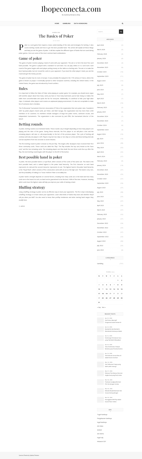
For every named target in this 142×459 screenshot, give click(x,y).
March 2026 (101, 49)
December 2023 (102, 170)
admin (23, 206)
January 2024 (101, 165)
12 (106, 289)
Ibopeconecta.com (71, 8)
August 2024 (101, 134)
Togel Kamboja (102, 414)
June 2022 (100, 250)
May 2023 (100, 201)
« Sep (99, 307)
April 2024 (100, 152)
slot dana (100, 426)
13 (110, 289)
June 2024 (100, 143)
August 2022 (101, 241)
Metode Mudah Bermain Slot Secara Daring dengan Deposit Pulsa (113, 392)
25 (103, 298)
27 (110, 298)
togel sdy (100, 437)
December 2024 (102, 116)
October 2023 (102, 179)
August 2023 (101, 188)
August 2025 (101, 81)
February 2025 (102, 107)
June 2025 (100, 90)
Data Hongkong (80, 23)
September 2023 (102, 183)
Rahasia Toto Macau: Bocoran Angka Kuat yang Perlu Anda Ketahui (113, 374)
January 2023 (101, 219)
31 (99, 302)
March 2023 (101, 210)
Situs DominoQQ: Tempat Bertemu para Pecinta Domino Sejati (114, 348)
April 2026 (100, 45)
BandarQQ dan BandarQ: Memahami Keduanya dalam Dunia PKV (113, 330)
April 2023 (100, 205)
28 (114, 298)
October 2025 (102, 72)
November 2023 (102, 174)
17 (99, 293)
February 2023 (102, 214)
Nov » (104, 307)
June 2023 (100, 196)
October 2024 (102, 125)
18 (103, 293)
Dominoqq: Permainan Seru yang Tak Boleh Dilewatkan (113, 339)
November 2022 (102, 228)
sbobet (99, 430)
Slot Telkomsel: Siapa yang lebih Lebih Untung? (113, 365)
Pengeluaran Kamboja (104, 418)
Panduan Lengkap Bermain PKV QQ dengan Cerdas (113, 383)
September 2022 (102, 237)
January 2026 (101, 58)
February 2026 (102, 54)
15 (118, 289)
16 (121, 289)
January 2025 (101, 112)
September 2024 (102, 130)
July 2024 (100, 139)
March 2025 (101, 103)
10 (99, 289)
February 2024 (102, 161)
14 (114, 289)
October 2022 (102, 232)
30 (121, 298)
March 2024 (101, 156)
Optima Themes (34, 455)
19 (106, 293)
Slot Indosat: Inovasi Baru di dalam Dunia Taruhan (113, 356)
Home (57, 23)
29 (118, 298)
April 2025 (100, 98)
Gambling (67, 23)
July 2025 (100, 85)
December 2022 (102, 223)
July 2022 (100, 245)
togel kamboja (102, 422)
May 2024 (100, 147)
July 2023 (100, 192)
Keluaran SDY (101, 441)
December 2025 (102, 63)
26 (106, 298)
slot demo (100, 434)
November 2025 (102, 67)
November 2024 (102, 121)
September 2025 (102, 76)
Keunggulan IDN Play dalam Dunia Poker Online (113, 401)
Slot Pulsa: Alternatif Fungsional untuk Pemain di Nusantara (113, 321)
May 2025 (100, 94)
